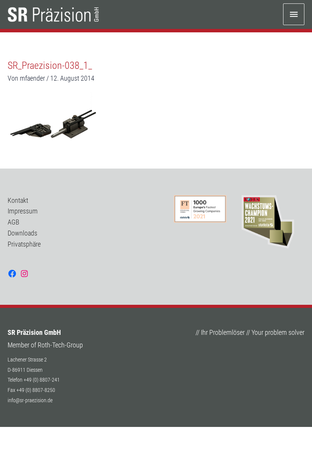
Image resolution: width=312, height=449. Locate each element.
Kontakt (18, 200)
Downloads (22, 233)
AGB (13, 222)
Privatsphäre (24, 244)
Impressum (23, 211)
